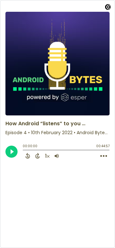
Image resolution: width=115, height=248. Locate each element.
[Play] (11, 152)
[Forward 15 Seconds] (37, 156)
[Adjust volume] (56, 156)
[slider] (24, 151)
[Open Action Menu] (104, 156)
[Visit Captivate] (108, 8)
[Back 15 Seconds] (28, 156)
